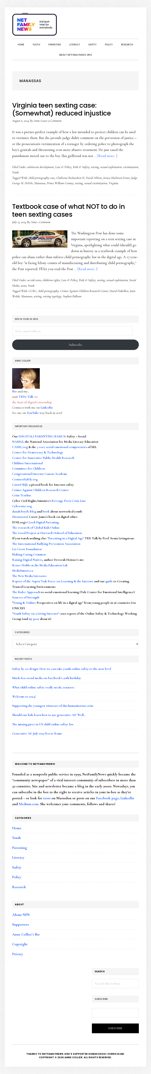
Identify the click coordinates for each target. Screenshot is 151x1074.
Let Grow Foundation (27, 549)
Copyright (19, 944)
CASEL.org (20, 447)
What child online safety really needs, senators (43, 687)
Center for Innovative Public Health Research (43, 458)
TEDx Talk (26, 397)
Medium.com (28, 804)
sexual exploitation (111, 167)
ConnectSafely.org (25, 479)
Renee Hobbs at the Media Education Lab (40, 565)
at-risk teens (34, 280)
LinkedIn (47, 407)
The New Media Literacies (29, 576)
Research (19, 887)
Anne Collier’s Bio (26, 934)
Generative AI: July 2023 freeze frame (37, 733)
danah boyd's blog (24, 511)
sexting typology (52, 296)
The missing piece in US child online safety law (42, 724)
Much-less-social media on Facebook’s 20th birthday (46, 678)
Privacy (17, 954)
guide (109, 581)
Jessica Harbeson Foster (116, 178)
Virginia (113, 183)
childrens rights (51, 280)
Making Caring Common (29, 554)
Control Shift (19, 485)
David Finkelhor (119, 291)
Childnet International (27, 463)
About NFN (21, 915)
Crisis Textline (21, 495)
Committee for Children (28, 468)
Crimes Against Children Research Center (84, 291)
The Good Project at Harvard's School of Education (47, 533)
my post (34, 619)
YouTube (33, 413)
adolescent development (40, 167)
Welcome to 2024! (24, 696)
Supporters (20, 924)
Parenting (19, 848)
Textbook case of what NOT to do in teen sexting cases (68, 210)
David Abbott (94, 178)
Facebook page (107, 798)
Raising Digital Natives (27, 560)
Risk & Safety (81, 167)
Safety (16, 867)
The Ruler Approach (26, 592)
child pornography (48, 291)
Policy (16, 877)
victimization (130, 167)
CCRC (32, 291)
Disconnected (19, 517)
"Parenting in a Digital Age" (65, 538)
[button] (135, 22)
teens (23, 286)
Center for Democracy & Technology (37, 452)
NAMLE (17, 442)
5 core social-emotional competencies (62, 447)
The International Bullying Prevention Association (46, 544)
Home (16, 828)
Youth (15, 172)
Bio (14, 391)
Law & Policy (63, 167)
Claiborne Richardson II (70, 178)
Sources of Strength (25, 597)
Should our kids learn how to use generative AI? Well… (49, 715)
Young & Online (24, 603)
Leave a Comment (51, 121)
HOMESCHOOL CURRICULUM (106, 1053)
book (46, 511)
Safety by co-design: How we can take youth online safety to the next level (61, 669)
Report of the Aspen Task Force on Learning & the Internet (52, 581)
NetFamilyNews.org (35, 26)
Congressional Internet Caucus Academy (39, 474)
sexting (95, 167)
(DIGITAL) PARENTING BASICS (42, 436)
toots (47, 798)
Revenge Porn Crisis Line (69, 501)
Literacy (18, 857)
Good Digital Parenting (43, 522)
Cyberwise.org (22, 506)
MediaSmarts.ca (22, 570)
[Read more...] (107, 156)
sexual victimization (95, 183)
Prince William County (60, 183)
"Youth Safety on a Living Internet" (35, 613)
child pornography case (42, 178)
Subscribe (75, 345)
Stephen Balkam (72, 296)
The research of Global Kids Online (36, 528)
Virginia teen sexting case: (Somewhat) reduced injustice (61, 109)
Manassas (39, 183)
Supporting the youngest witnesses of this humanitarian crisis (52, 706)
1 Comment (44, 222)
